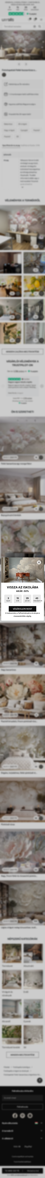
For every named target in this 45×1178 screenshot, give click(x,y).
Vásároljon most (22, 609)
